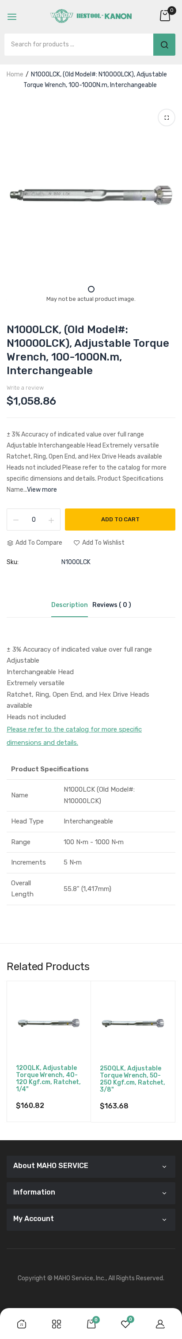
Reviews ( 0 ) (111, 605)
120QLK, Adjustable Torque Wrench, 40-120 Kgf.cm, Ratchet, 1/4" (48, 1079)
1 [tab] (91, 289)
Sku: (13, 562)
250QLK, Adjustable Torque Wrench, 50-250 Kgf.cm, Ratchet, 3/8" (132, 1079)
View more (42, 489)
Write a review (25, 387)
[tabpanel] (91, 195)
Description (69, 605)
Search (164, 45)
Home (15, 74)
